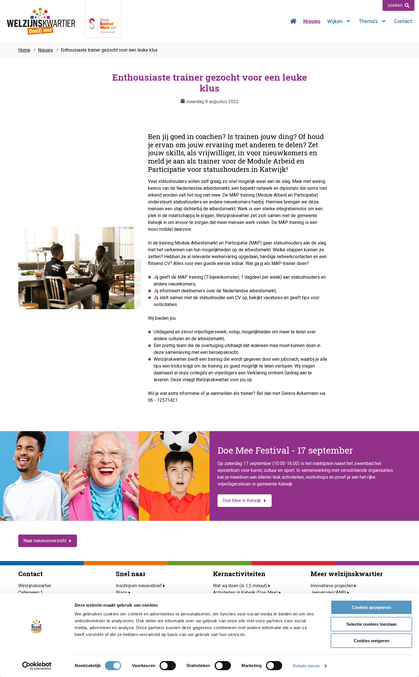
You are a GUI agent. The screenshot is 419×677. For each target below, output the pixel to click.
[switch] (168, 665)
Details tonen (306, 665)
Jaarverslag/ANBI (328, 592)
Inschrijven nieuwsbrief (139, 585)
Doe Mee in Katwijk (242, 500)
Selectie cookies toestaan (371, 624)
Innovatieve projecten (331, 585)
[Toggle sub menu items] (348, 21)
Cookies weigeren (371, 640)
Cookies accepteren (371, 607)
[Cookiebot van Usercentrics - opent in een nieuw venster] (37, 666)
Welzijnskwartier (41, 21)
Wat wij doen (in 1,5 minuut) (240, 585)
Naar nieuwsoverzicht (44, 540)
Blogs (121, 592)
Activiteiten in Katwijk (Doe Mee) (245, 592)
